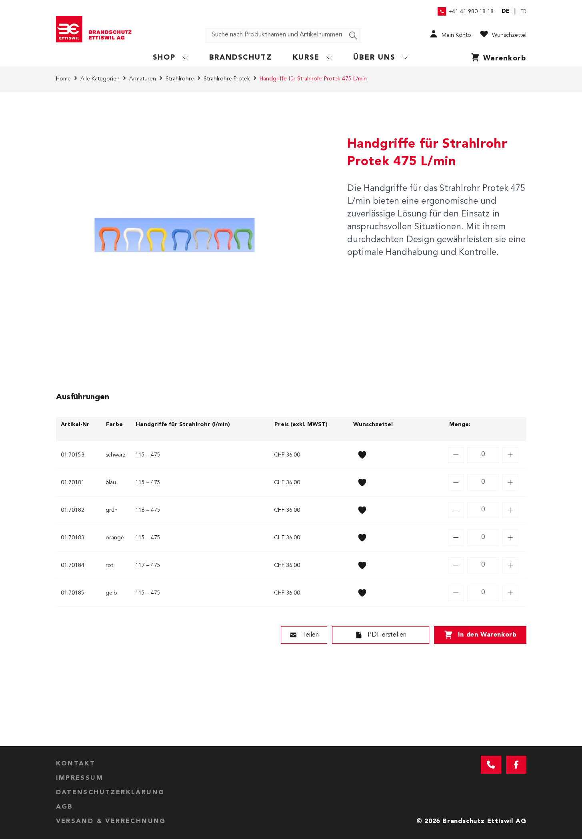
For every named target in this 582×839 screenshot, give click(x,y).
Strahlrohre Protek (227, 79)
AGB (64, 807)
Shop (164, 57)
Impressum (80, 778)
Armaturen (142, 79)
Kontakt (76, 764)
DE (506, 11)
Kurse (306, 57)
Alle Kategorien (100, 79)
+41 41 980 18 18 (471, 11)
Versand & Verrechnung (111, 821)
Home (63, 79)
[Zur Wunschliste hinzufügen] (362, 455)
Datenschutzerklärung (110, 792)
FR (523, 11)
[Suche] (353, 35)
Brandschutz (240, 57)
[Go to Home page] (97, 29)
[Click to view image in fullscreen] (174, 234)
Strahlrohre (180, 79)
